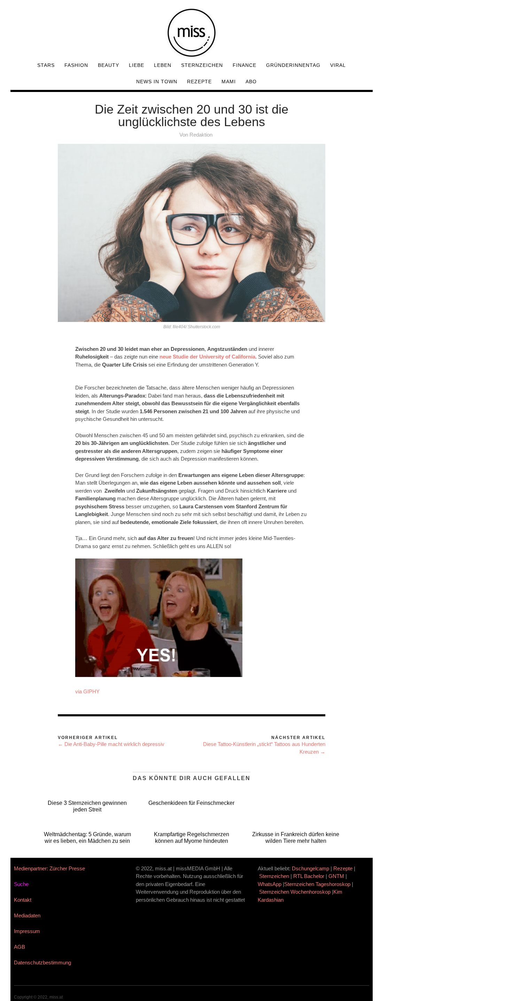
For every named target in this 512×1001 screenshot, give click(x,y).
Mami (229, 81)
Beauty (108, 65)
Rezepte (199, 81)
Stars (46, 65)
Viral (338, 65)
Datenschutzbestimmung (42, 962)
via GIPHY (87, 691)
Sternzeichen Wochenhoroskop (295, 892)
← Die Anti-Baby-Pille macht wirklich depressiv (111, 744)
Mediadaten (27, 915)
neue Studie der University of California (207, 357)
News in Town (156, 81)
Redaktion (200, 135)
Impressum (27, 931)
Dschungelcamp (310, 868)
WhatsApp (269, 884)
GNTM (336, 876)
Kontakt (22, 900)
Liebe (136, 65)
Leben (162, 65)
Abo (251, 81)
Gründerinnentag (293, 65)
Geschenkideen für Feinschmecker (191, 803)
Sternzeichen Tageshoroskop (317, 884)
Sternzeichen (202, 65)
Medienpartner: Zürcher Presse (49, 868)
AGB (19, 947)
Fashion (76, 65)
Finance (244, 65)
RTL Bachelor (308, 876)
